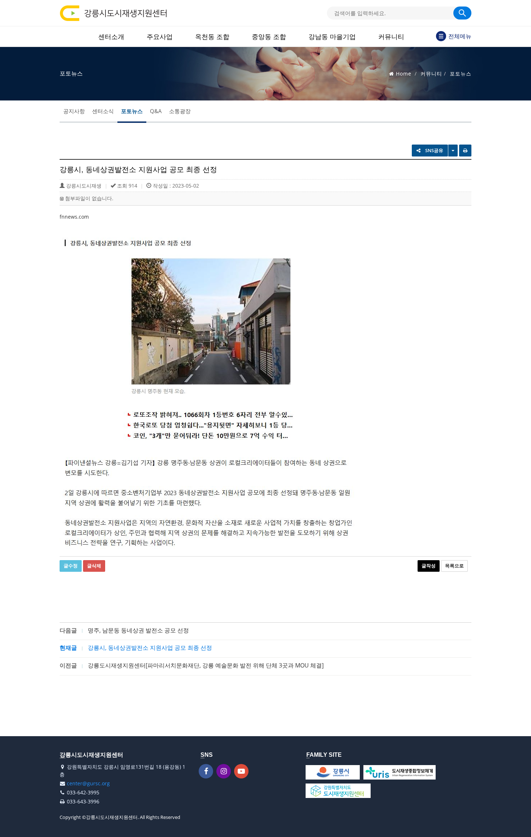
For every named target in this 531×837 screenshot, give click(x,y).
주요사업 (160, 36)
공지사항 (74, 111)
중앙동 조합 (269, 36)
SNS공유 (433, 150)
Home (403, 73)
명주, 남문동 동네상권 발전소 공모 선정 (138, 630)
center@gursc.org (88, 783)
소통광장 (180, 111)
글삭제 (94, 565)
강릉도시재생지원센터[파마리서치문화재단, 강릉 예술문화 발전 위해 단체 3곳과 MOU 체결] (206, 665)
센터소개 (111, 36)
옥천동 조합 (212, 36)
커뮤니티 (391, 36)
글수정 (71, 565)
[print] (465, 150)
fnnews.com (74, 216)
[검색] (462, 13)
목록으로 (454, 565)
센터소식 (103, 111)
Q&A (156, 111)
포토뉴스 (132, 111)
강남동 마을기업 (332, 36)
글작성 (429, 565)
